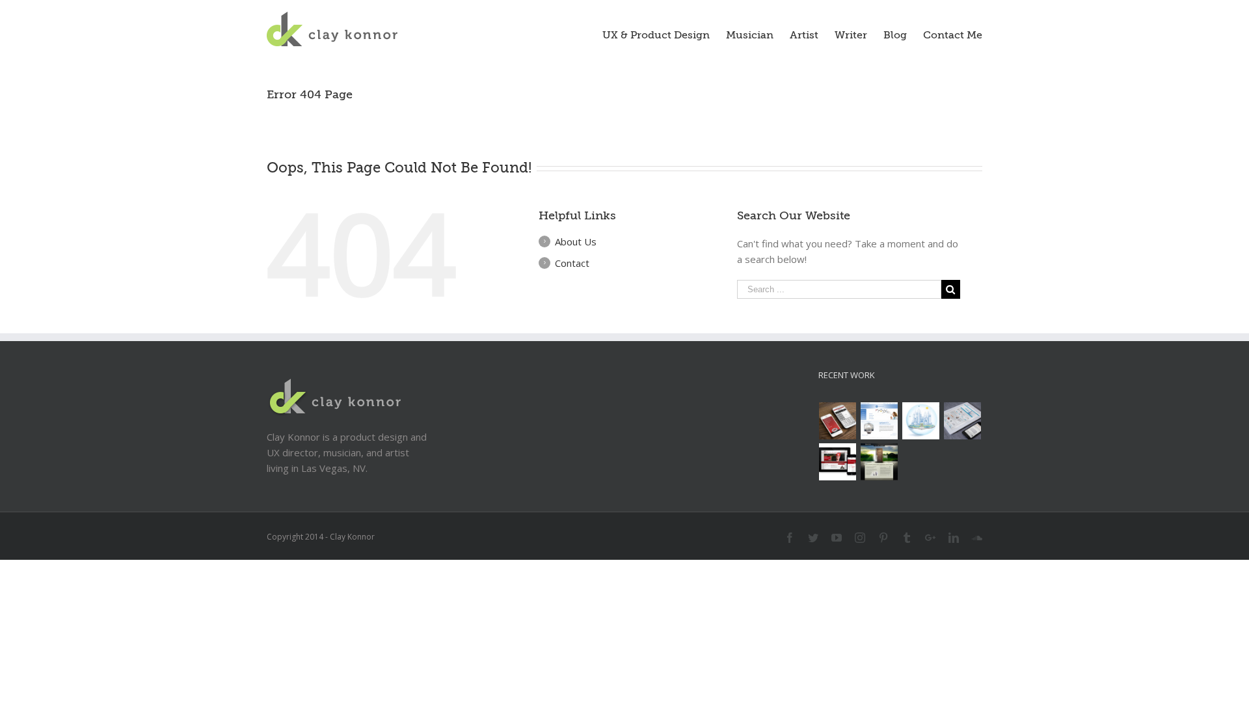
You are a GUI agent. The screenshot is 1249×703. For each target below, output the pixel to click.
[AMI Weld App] (837, 420)
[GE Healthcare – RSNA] (879, 420)
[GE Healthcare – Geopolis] (921, 420)
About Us (576, 241)
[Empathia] (879, 461)
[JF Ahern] (837, 461)
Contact (572, 262)
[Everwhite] (962, 420)
